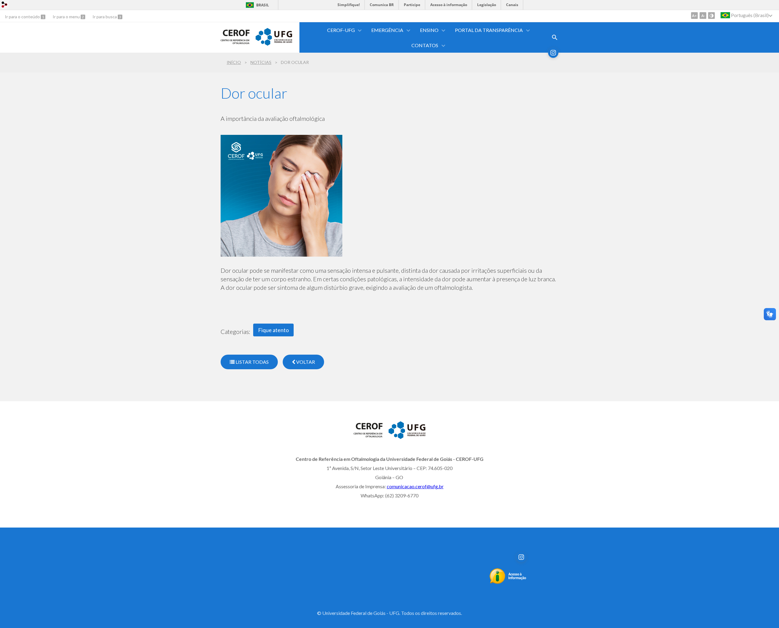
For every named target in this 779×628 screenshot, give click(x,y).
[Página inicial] (235, 45)
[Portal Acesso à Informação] (508, 582)
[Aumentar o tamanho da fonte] (694, 15)
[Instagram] (553, 52)
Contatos (424, 45)
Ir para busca (105, 16)
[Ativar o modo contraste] (711, 15)
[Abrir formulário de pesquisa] (554, 37)
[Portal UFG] (274, 43)
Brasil (262, 5)
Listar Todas (252, 362)
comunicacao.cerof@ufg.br (415, 486)
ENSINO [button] (429, 30)
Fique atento (273, 330)
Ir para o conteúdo (23, 16)
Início (234, 62)
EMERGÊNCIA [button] (387, 30)
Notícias (260, 62)
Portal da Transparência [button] (489, 30)
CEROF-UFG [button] (341, 30)
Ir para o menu (67, 16)
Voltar (305, 362)
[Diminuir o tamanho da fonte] (703, 15)
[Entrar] (4, 5)
